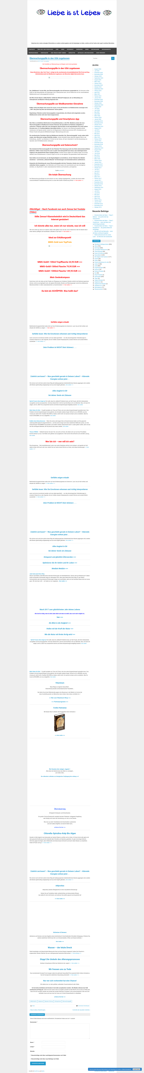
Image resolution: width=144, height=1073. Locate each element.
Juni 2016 (97, 193)
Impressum (111, 1071)
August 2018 (97, 150)
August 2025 (97, 80)
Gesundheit (70, 49)
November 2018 (98, 144)
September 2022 (98, 89)
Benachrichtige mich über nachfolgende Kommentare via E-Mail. (48, 1055)
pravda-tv (61, 170)
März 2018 (97, 159)
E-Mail (32, 1047)
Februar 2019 (97, 139)
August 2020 (97, 106)
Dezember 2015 (98, 203)
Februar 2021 (97, 96)
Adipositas (60, 886)
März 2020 (97, 115)
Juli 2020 (96, 108)
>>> (50, 328)
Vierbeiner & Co (98, 285)
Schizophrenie (57, 1001)
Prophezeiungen (33, 53)
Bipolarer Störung (49, 1001)
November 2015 (98, 205)
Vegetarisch (97, 282)
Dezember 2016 (98, 182)
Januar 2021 (97, 97)
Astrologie (97, 248)
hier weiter (80, 404)
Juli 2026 (96, 71)
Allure (33, 1005)
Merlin (42, 1071)
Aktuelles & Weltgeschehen (86, 53)
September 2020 (98, 105)
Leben (62, 49)
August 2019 (97, 128)
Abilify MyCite (33, 1001)
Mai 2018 (96, 155)
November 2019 (98, 123)
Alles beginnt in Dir (59, 391)
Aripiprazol (40, 1001)
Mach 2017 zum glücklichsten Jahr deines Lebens (60, 609)
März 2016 (97, 198)
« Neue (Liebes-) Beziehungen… (38, 1010)
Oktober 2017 (98, 167)
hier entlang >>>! (74, 776)
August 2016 (97, 189)
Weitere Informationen (126, 1069)
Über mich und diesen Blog (45, 49)
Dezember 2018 (98, 142)
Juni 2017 (97, 171)
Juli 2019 (96, 130)
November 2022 (98, 85)
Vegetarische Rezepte (100, 283)
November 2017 (98, 166)
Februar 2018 (97, 160)
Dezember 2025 (98, 72)
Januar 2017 (97, 180)
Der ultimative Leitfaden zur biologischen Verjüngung (55, 776)
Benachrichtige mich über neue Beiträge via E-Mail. (45, 1059)
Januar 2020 (97, 119)
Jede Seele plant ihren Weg (37, 574)
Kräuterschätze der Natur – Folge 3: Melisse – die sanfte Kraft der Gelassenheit (103, 216)
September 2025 (98, 78)
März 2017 (97, 176)
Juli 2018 (96, 151)
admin (47, 61)
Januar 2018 (97, 162)
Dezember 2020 (98, 99)
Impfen (96, 258)
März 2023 (97, 81)
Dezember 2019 (98, 121)
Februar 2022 (97, 90)
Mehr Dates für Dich (35, 410)
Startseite (32, 49)
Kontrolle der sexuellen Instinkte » (81, 1010)
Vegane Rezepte (98, 280)
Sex (95, 273)
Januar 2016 (97, 202)
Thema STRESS (34, 432)
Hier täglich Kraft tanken (58, 53)
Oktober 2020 (98, 103)
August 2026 (97, 69)
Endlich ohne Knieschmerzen (37, 421)
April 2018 (97, 157)
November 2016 (98, 184)
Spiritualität (44, 53)
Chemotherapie (98, 251)
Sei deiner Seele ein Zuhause (59, 395)
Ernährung (79, 49)
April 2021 (97, 92)
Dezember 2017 (98, 164)
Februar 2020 (97, 117)
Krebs (87, 49)
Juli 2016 (96, 191)
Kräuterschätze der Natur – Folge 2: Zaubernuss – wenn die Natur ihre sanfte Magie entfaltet (103, 222)
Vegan (96, 278)
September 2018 (98, 148)
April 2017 (97, 175)
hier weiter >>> (69, 385)
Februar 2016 (97, 200)
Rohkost (96, 269)
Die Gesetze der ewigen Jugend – (60, 769)
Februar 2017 (97, 178)
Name (32, 1042)
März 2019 (97, 137)
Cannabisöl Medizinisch (100, 249)
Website (32, 1051)
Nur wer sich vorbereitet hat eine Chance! (60, 981)
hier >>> (60, 617)
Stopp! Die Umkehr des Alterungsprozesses (60, 959)
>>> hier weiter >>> (40, 341)
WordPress (36, 1071)
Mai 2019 (96, 133)
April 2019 (97, 135)
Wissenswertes (106, 49)
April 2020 (97, 114)
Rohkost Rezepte (98, 271)
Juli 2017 (96, 169)
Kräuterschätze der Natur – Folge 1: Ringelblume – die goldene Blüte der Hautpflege (103, 227)
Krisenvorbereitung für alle (101, 262)
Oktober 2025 (98, 76)
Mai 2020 (96, 112)
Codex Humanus (60, 708)
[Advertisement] (73, 30)
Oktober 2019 (98, 124)
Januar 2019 (97, 141)
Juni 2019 (97, 132)
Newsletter (72, 53)
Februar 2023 (97, 83)
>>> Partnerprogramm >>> (60, 702)
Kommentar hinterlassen (83, 1005)
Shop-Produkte (100, 53)
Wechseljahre (95, 49)
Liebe (57, 49)
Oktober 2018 (98, 146)
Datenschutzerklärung (101, 1071)
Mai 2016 (96, 194)
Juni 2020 (97, 110)
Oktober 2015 (98, 207)
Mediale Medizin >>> (60, 568)
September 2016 (98, 187)
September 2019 (98, 126)
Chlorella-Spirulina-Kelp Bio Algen (60, 833)
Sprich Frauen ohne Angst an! (38, 401)
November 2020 (98, 101)
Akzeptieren (136, 1069)
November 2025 (98, 74)
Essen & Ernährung (99, 253)
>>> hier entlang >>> (76, 953)
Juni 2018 (97, 153)
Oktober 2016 (98, 185)
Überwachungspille (66, 1001)
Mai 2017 (96, 173)
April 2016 (97, 196)
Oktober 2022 (98, 87)
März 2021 (97, 94)
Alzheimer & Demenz (60, 932)
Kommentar (33, 1022)
